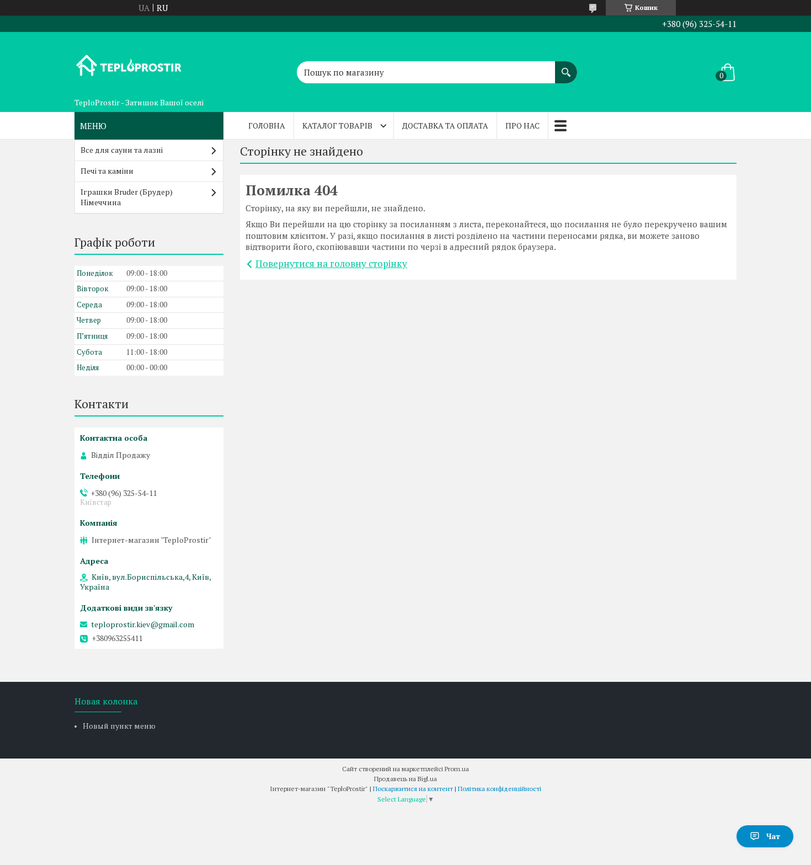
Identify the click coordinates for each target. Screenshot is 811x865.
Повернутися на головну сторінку (331, 263)
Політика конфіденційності (499, 788)
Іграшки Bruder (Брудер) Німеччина (127, 196)
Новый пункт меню (119, 725)
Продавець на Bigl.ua (405, 779)
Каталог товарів (337, 125)
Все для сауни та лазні (122, 150)
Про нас (522, 125)
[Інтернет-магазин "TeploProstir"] (129, 62)
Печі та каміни (107, 170)
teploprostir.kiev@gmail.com (142, 624)
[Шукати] (566, 67)
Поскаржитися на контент (413, 788)
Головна (266, 125)
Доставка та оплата (445, 125)
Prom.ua (457, 769)
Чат (773, 836)
